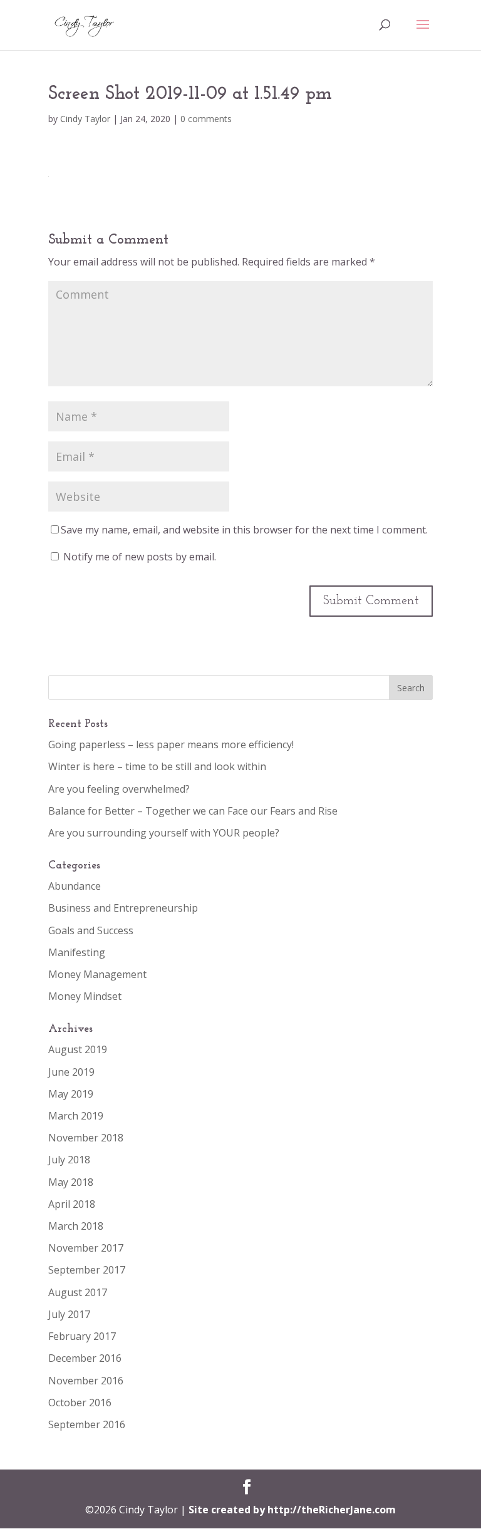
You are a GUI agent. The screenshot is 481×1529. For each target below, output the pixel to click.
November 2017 (85, 1248)
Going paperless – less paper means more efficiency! (171, 744)
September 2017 (86, 1270)
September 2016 (86, 1424)
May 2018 (70, 1182)
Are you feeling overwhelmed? (119, 789)
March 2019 (75, 1116)
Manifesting (76, 952)
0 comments (206, 119)
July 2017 (69, 1314)
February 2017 (82, 1336)
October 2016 (79, 1402)
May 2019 (70, 1094)
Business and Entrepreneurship (123, 908)
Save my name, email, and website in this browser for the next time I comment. (244, 530)
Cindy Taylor (85, 119)
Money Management (97, 974)
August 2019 (77, 1049)
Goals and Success (90, 930)
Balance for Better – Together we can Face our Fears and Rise (193, 811)
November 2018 (85, 1138)
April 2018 (71, 1204)
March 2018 (75, 1226)
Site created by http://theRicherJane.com (292, 1509)
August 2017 (77, 1292)
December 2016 (85, 1358)
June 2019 (71, 1072)
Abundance (74, 886)
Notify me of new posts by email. (139, 557)
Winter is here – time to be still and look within (157, 766)
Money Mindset (85, 996)
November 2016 (85, 1380)
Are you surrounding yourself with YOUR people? (163, 833)
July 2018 (69, 1159)
